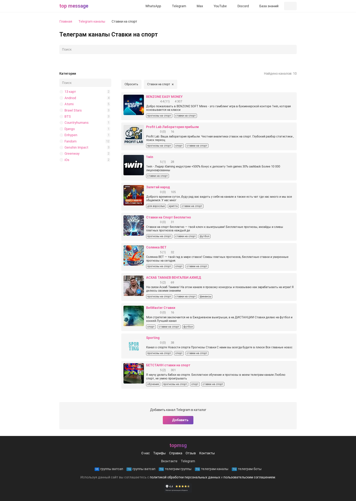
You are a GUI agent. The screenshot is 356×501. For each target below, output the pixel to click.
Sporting (152, 338)
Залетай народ (158, 187)
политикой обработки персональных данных (185, 477)
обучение (153, 384)
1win (149, 157)
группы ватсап (109, 469)
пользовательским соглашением (249, 477)
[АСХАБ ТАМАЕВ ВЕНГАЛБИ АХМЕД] (133, 278)
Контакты (207, 453)
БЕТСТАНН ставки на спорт (168, 365)
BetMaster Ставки (160, 308)
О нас (145, 453)
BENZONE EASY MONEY (164, 97)
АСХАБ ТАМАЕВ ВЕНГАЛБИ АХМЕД (173, 277)
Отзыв (191, 453)
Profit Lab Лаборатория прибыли (172, 127)
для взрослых (156, 206)
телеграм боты (247, 469)
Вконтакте (169, 461)
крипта (173, 206)
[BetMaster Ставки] (133, 308)
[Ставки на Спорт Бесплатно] (133, 218)
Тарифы (159, 453)
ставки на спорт (185, 115)
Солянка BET (156, 247)
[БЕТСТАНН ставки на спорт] (133, 366)
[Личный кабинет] (290, 6)
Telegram (188, 461)
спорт (179, 145)
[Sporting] (133, 338)
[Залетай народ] (133, 188)
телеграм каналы (212, 469)
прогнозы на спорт (159, 115)
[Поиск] (292, 49)
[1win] (133, 158)
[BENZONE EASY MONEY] (133, 97)
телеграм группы (175, 469)
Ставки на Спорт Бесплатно (168, 217)
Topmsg (178, 445)
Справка (175, 453)
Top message (73, 6)
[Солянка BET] (133, 248)
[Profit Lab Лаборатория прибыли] (133, 128)
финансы (205, 296)
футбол (204, 236)
